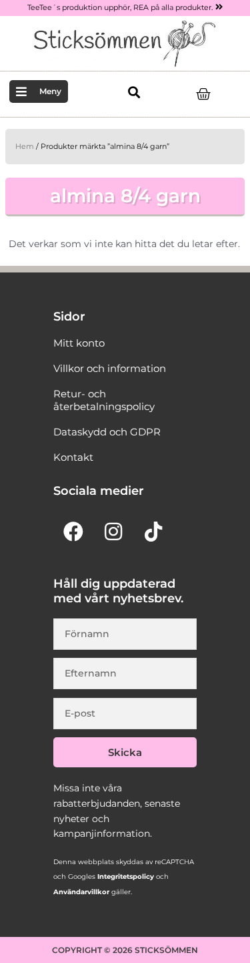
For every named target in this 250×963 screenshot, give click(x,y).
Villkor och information (109, 369)
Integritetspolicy (124, 876)
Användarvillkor (81, 892)
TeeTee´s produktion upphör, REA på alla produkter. (120, 7)
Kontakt (73, 457)
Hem (24, 146)
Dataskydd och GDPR (107, 432)
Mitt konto (79, 343)
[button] (134, 92)
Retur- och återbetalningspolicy (104, 400)
